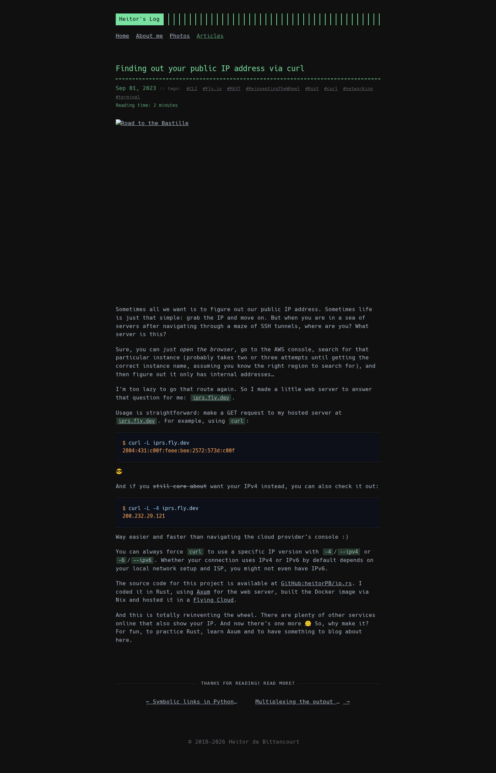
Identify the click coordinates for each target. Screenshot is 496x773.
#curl (331, 88)
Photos (180, 36)
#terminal (128, 96)
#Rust (312, 88)
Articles (210, 36)
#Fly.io (212, 88)
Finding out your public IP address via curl (210, 68)
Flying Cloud (213, 600)
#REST (234, 88)
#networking (358, 88)
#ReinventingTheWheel (273, 88)
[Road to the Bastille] (248, 209)
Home (122, 36)
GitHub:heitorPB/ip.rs (316, 583)
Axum (203, 592)
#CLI (192, 88)
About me (149, 36)
